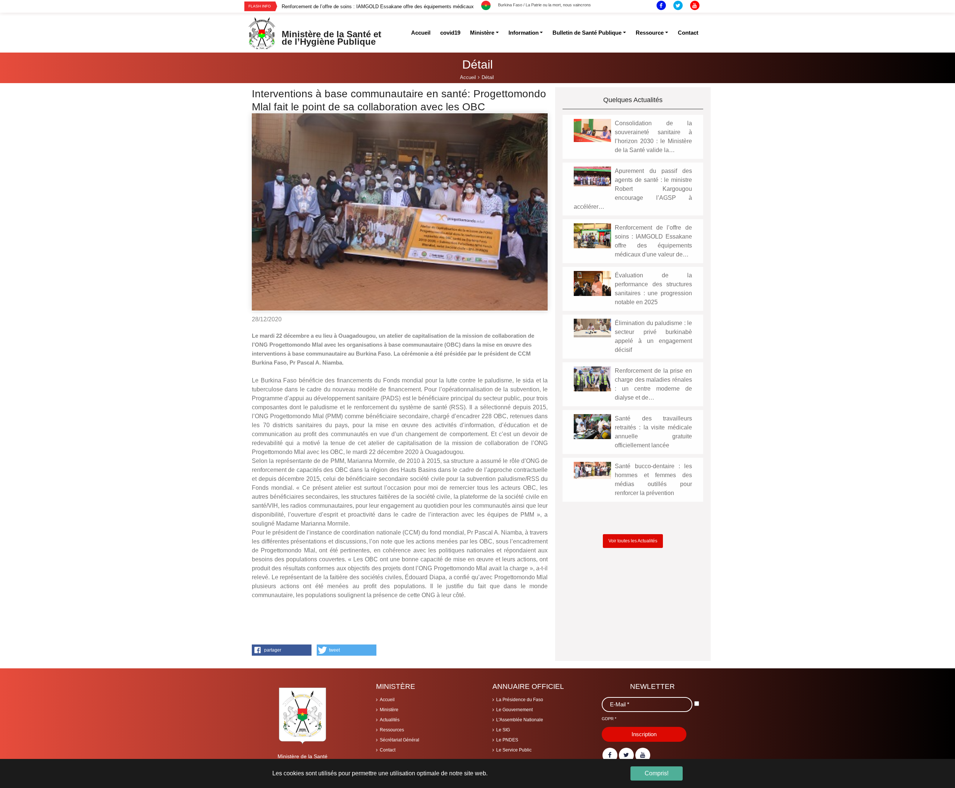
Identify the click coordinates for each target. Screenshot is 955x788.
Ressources (392, 729)
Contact (387, 750)
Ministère (389, 709)
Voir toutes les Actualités (632, 540)
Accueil (387, 699)
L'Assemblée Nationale (519, 719)
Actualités (390, 719)
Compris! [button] (656, 773)
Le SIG (503, 729)
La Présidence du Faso (519, 699)
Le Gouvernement (514, 709)
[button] (281, 650)
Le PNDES (507, 740)
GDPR (609, 718)
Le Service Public (514, 750)
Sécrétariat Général (399, 740)
